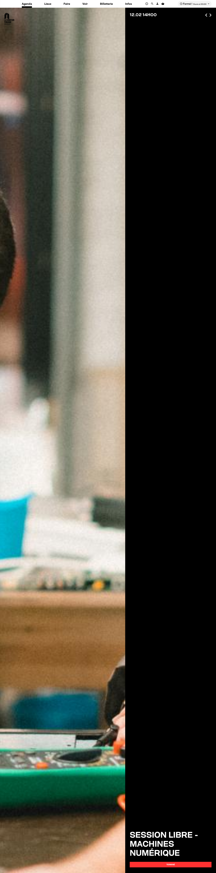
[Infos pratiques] (147, 4)
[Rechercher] (152, 4)
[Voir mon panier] (162, 4)
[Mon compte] (157, 4)
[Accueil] (9, 18)
